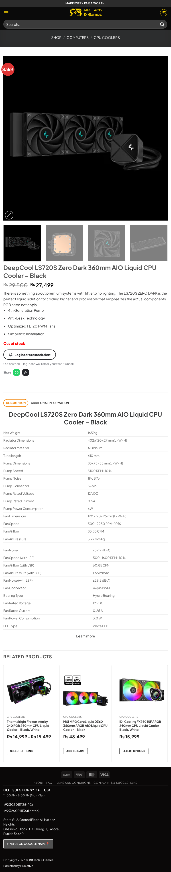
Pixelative (26, 866)
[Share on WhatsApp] (16, 372)
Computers (78, 37)
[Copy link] (25, 372)
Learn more (85, 636)
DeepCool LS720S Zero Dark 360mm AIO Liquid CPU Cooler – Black (85, 418)
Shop (56, 37)
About (39, 782)
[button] (6, 12)
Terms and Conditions (73, 782)
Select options (21, 751)
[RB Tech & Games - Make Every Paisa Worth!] (85, 13)
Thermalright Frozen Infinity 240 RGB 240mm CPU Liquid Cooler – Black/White (28, 725)
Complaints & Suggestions (115, 782)
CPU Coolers (107, 37)
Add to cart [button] (75, 751)
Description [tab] (16, 403)
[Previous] (12, 138)
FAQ (49, 782)
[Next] (159, 138)
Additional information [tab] (50, 403)
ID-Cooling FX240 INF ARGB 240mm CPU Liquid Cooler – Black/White (140, 725)
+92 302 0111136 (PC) (18, 804)
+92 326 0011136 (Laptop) (21, 811)
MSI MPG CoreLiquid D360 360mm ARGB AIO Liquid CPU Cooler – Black (85, 725)
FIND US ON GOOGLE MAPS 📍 (28, 844)
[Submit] (162, 24)
